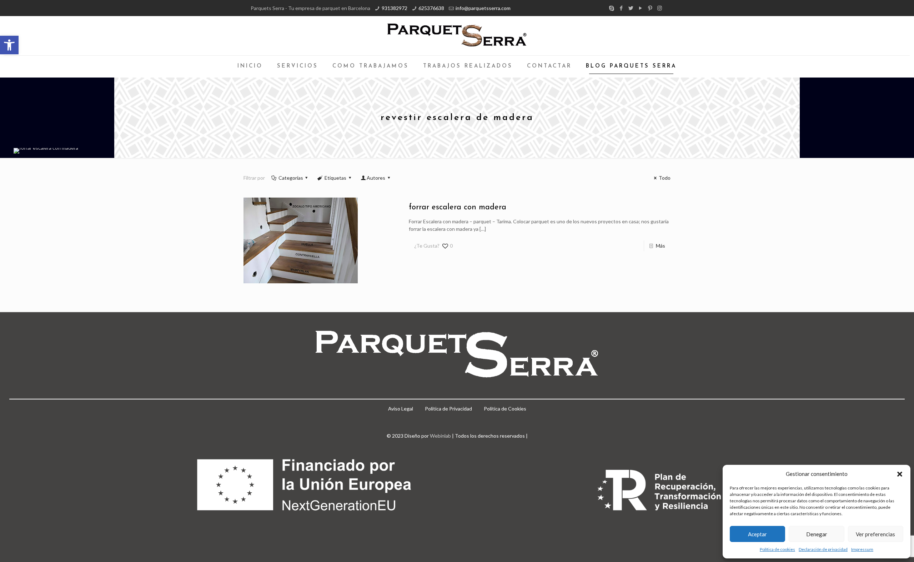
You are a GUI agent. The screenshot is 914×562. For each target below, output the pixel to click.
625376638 (431, 8)
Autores (376, 178)
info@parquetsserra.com (483, 8)
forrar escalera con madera (457, 207)
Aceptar (757, 534)
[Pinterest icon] (650, 8)
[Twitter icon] (630, 8)
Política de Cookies (505, 409)
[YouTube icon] (640, 8)
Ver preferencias (875, 534)
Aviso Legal (400, 409)
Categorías (290, 178)
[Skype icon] (611, 8)
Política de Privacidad (448, 409)
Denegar (816, 534)
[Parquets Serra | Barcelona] (457, 35)
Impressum (862, 549)
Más (660, 246)
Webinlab (441, 436)
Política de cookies (777, 549)
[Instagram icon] (659, 8)
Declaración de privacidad (823, 549)
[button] (9, 45)
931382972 (394, 8)
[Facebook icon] (621, 8)
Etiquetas (335, 178)
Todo (665, 178)
